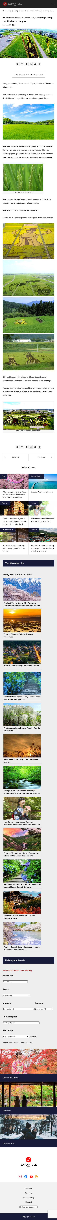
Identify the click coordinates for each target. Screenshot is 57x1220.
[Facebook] (25, 1176)
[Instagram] (20, 1176)
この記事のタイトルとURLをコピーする (28, 74)
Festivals (5, 503)
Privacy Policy (28, 1197)
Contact (28, 1202)
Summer (33, 503)
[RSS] (36, 1176)
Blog (14, 25)
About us (28, 1189)
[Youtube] (31, 1176)
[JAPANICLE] (12, 4)
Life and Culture (36, 476)
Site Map (28, 1193)
